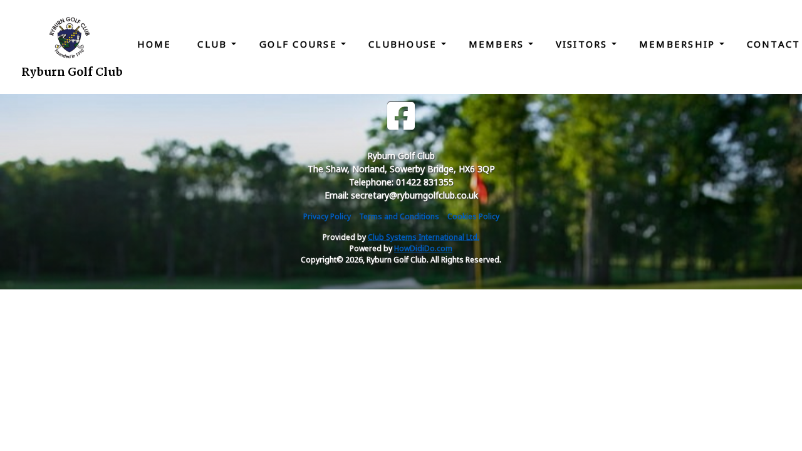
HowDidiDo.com (423, 248)
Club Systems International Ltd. (423, 237)
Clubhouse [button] (404, 44)
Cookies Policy (473, 216)
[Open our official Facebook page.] (401, 116)
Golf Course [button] (300, 44)
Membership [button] (679, 44)
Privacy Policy (327, 216)
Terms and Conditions (399, 216)
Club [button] (214, 44)
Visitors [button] (584, 44)
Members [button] (498, 44)
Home (154, 44)
